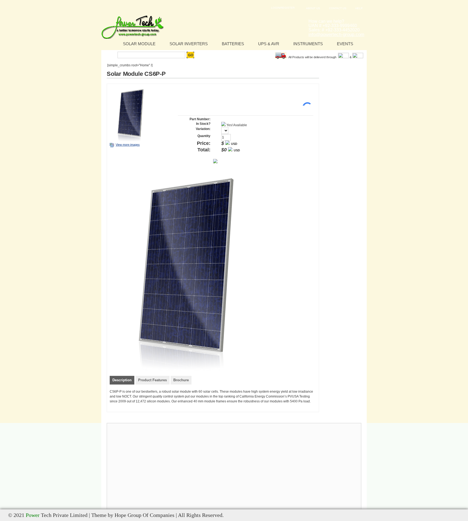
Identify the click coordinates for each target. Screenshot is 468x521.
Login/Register (283, 7)
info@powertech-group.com (336, 34)
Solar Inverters (189, 43)
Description (122, 380)
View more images (128, 144)
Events (345, 43)
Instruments (308, 43)
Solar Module (139, 43)
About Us (313, 8)
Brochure (181, 380)
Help (359, 8)
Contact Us (337, 8)
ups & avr (268, 43)
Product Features (152, 380)
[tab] (122, 381)
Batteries (233, 43)
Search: (110, 55)
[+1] (305, 97)
